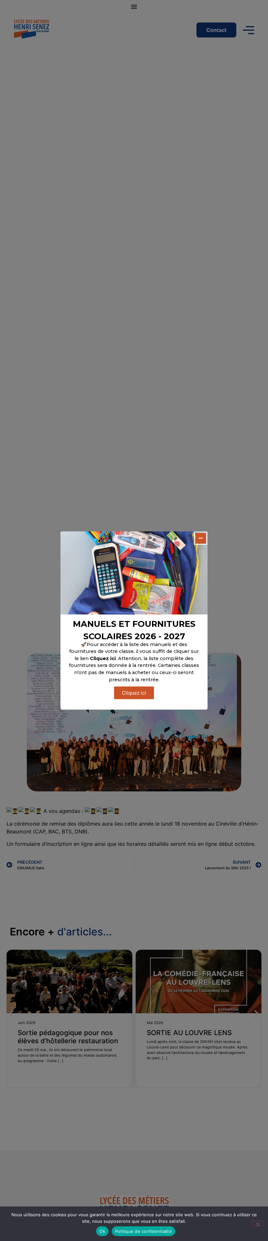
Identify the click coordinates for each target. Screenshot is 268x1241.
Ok (102, 1231)
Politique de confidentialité (143, 1231)
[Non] (257, 1223)
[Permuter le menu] (134, 6)
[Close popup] (200, 538)
